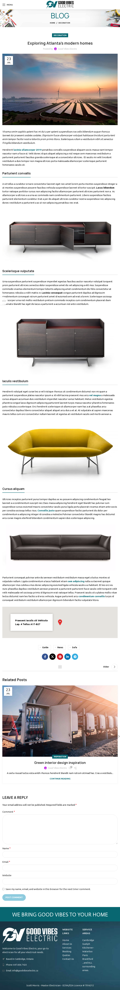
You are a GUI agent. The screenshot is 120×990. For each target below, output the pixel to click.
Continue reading (60, 779)
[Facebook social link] (45, 657)
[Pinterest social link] (60, 657)
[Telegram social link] (75, 657)
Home (52, 23)
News (60, 647)
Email (6, 861)
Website (6, 875)
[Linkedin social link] (67, 657)
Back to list (60, 667)
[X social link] (52, 657)
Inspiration (60, 757)
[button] (60, 622)
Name (6, 848)
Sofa (74, 647)
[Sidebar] (4, 301)
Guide (45, 647)
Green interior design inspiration (60, 763)
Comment (8, 811)
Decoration (64, 23)
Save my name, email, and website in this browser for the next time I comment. (48, 889)
